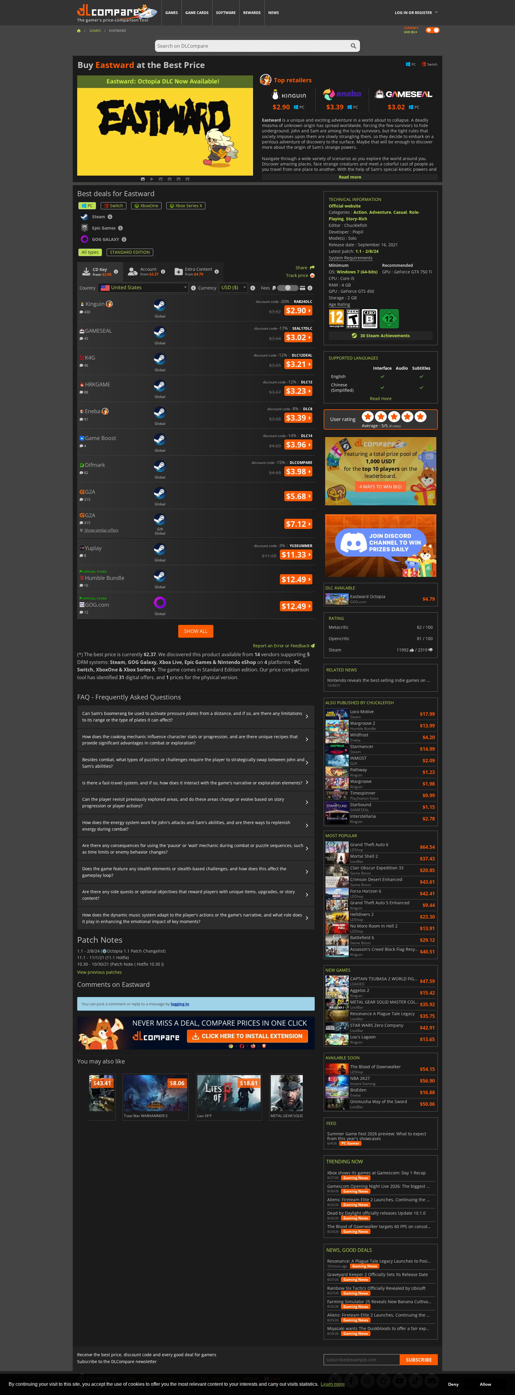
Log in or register (413, 12)
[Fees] (288, 288)
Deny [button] (453, 1384)
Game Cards (197, 12)
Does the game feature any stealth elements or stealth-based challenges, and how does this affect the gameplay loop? (184, 872)
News (273, 12)
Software (226, 12)
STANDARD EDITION (130, 252)
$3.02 (297, 337)
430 (86, 311)
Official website (345, 206)
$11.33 (295, 554)
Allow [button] (485, 1384)
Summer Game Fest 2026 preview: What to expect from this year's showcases (376, 1136)
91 (85, 419)
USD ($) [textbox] (229, 287)
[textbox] (122, 288)
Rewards (252, 12)
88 (85, 392)
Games (171, 12)
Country (87, 288)
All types (90, 252)
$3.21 (297, 364)
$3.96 (297, 444)
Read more (350, 177)
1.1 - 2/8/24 (367, 251)
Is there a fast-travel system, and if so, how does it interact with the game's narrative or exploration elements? (192, 783)
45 (85, 338)
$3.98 (297, 471)
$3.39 (297, 418)
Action (360, 212)
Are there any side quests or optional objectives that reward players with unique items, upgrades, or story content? (188, 895)
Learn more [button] (333, 1384)
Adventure (380, 212)
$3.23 (297, 391)
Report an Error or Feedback (282, 645)
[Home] (78, 30)
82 (85, 472)
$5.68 (297, 496)
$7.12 (297, 524)
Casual (400, 212)
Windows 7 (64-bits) (357, 272)
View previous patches (99, 972)
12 (85, 612)
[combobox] (143, 288)
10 (85, 585)
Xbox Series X (189, 205)
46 (85, 365)
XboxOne (149, 205)
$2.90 (297, 310)
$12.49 (295, 579)
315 (86, 499)
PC (90, 205)
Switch (116, 205)
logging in (180, 1004)
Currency (207, 288)
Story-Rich (356, 219)
